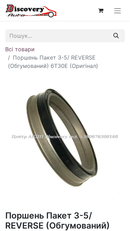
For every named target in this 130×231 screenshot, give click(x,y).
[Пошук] (116, 35)
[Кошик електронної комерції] (100, 10)
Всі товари (20, 49)
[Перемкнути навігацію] (117, 10)
